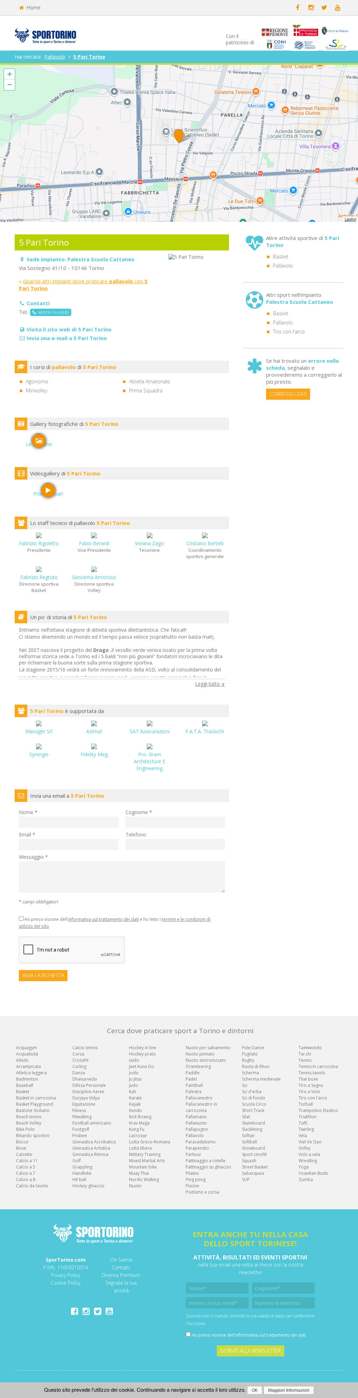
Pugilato (250, 1054)
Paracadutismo (201, 1142)
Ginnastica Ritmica (90, 1154)
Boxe (21, 1148)
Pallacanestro (199, 1098)
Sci (244, 1085)
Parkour (193, 1154)
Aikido (22, 1060)
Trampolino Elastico (318, 1110)
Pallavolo (54, 56)
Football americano (91, 1123)
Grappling (82, 1167)
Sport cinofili (254, 1154)
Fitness (79, 1110)
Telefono (136, 834)
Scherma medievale (261, 1079)
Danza (78, 1073)
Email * (27, 834)
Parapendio (197, 1148)
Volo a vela (309, 1154)
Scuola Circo (254, 1104)
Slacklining (252, 1129)
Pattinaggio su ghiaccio (208, 1167)
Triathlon (307, 1117)
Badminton (27, 1079)
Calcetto (24, 1154)
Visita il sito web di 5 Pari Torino (69, 329)
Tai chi (305, 1054)
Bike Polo (25, 1129)
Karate (135, 1098)
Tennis (305, 1060)
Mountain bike (143, 1167)
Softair (248, 1135)
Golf (76, 1161)
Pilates (192, 1173)
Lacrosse (138, 1135)
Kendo (135, 1110)
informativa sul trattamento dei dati (103, 919)
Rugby (248, 1060)
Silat (246, 1117)
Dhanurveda (84, 1079)
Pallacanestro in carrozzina (201, 1107)
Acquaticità (27, 1054)
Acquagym (26, 1048)
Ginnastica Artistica (91, 1148)
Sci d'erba (252, 1092)
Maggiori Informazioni (288, 1390)
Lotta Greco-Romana (149, 1142)
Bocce (22, 1142)
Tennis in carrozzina (318, 1066)
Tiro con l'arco (289, 331)
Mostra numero (52, 312)
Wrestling (308, 1161)
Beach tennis (28, 1117)
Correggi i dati (288, 394)
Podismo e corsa (202, 1192)
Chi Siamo (121, 1259)
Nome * (28, 812)
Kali (132, 1092)
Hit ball (79, 1179)
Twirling (306, 1129)
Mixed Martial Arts (147, 1161)
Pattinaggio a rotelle (205, 1161)
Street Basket (255, 1167)
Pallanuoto (196, 1123)
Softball (249, 1142)
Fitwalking (82, 1117)
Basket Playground (34, 1104)
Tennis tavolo (312, 1073)
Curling (79, 1066)
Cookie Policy (65, 1282)
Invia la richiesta (43, 975)
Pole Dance (253, 1048)
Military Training (144, 1154)
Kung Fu (136, 1129)
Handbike (82, 1173)
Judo (133, 1085)
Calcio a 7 (25, 1173)
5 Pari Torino (89, 56)
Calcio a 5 (25, 1167)
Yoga (304, 1167)
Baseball (24, 1085)
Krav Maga (139, 1123)
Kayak (135, 1104)
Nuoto (135, 1186)
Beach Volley (28, 1123)
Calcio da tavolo (32, 1186)
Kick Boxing (140, 1117)
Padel (191, 1079)
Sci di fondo (253, 1098)
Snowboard (253, 1148)
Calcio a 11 (27, 1161)
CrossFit (80, 1060)
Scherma (250, 1073)
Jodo (133, 1073)
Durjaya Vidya (86, 1098)
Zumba (306, 1179)
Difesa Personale (89, 1085)
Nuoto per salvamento (208, 1048)
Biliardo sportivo (33, 1135)
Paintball (194, 1085)
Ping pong (196, 1179)
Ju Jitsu (135, 1079)
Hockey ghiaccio (88, 1186)
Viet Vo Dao (310, 1142)
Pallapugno (197, 1129)
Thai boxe (308, 1079)
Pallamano (196, 1117)
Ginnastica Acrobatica (94, 1142)
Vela (303, 1135)
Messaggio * (33, 857)
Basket (280, 256)
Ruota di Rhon (256, 1066)
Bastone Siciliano (33, 1110)
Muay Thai (139, 1173)
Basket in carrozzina (36, 1098)
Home (33, 7)
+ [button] (9, 74)
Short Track (253, 1110)
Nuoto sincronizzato (206, 1060)
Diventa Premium (121, 1275)
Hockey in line (142, 1048)
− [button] (9, 84)
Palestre (194, 1092)
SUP (246, 1179)
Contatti (121, 1267)
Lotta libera (140, 1148)
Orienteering (198, 1066)
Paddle (193, 1073)
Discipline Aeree (88, 1092)
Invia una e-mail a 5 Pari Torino (67, 338)
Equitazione (83, 1104)
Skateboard (253, 1123)
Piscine (192, 1186)
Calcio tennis (85, 1048)
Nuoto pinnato (200, 1054)
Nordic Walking (144, 1179)
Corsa (78, 1054)
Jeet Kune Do (141, 1066)
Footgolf (80, 1129)
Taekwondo (310, 1048)
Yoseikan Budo (313, 1173)
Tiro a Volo (309, 1092)
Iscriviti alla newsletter (250, 1350)
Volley (304, 1148)
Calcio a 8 (25, 1179)
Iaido (134, 1060)
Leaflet (350, 219)
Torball (306, 1104)
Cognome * (139, 812)
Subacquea (253, 1173)
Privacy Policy (65, 1275)
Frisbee (79, 1135)
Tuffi (303, 1123)
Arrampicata (28, 1066)
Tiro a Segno (311, 1085)
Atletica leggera (31, 1073)
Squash (249, 1161)
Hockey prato (142, 1054)
